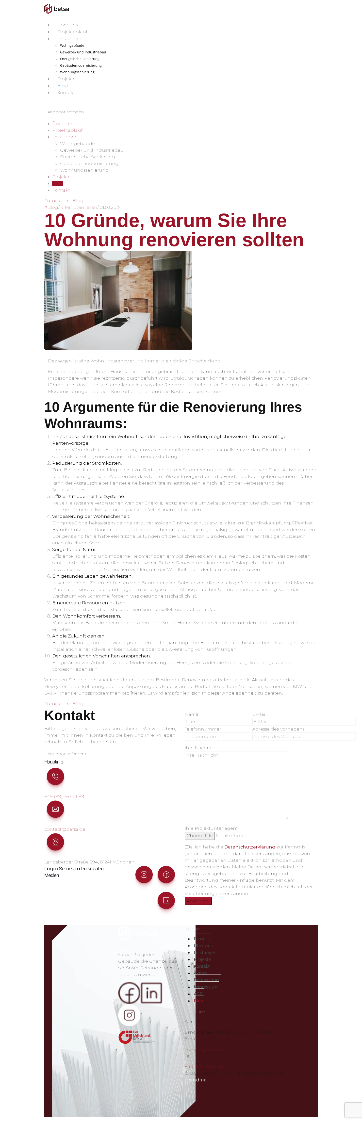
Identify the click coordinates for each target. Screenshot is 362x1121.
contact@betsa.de (64, 829)
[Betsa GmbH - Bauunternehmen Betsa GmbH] (56, 8)
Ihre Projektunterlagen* (211, 828)
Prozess (202, 939)
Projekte (66, 78)
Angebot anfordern (67, 753)
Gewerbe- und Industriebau (83, 52)
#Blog (51, 207)
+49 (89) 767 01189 (64, 796)
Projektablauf (72, 31)
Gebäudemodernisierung (81, 65)
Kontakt (66, 92)
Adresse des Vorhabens (278, 729)
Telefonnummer (203, 729)
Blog (62, 85)
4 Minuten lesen (79, 207)
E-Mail (259, 714)
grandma (196, 1080)
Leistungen (70, 38)
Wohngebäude (72, 45)
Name (191, 714)
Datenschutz (206, 980)
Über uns (67, 25)
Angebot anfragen (66, 112)
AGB (198, 994)
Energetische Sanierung (79, 58)
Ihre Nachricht (201, 747)
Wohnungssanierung (77, 72)
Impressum (205, 987)
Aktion (200, 973)
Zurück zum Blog (63, 200)
